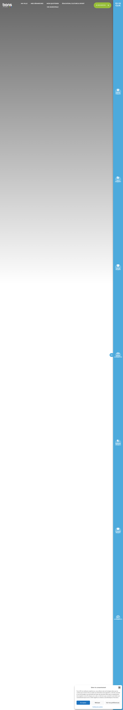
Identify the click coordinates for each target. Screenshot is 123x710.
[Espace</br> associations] (118, 353)
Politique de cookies (97, 706)
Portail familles (118, 93)
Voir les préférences (112, 703)
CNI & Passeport (118, 181)
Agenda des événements (14, 706)
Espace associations (118, 356)
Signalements (118, 619)
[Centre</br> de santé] (118, 265)
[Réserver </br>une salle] (118, 441)
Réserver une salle (118, 444)
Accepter (83, 703)
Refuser (97, 703)
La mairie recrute (118, 532)
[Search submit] (108, 5)
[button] (119, 687)
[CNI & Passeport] (118, 177)
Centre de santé (118, 269)
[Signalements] (118, 616)
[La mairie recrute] (118, 528)
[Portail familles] (118, 90)
